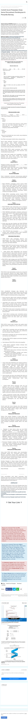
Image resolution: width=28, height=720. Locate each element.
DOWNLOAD (14, 483)
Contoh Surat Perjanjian (11, 583)
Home (2, 6)
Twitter (14, 589)
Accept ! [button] (4, 717)
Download (19, 583)
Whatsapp (17, 589)
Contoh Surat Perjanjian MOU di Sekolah (9, 622)
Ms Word (6, 6)
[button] (26, 2)
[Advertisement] (14, 21)
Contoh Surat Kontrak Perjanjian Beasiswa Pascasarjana (13, 642)
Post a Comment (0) (14, 678)
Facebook (10, 589)
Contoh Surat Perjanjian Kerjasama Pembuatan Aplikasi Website (13, 662)
